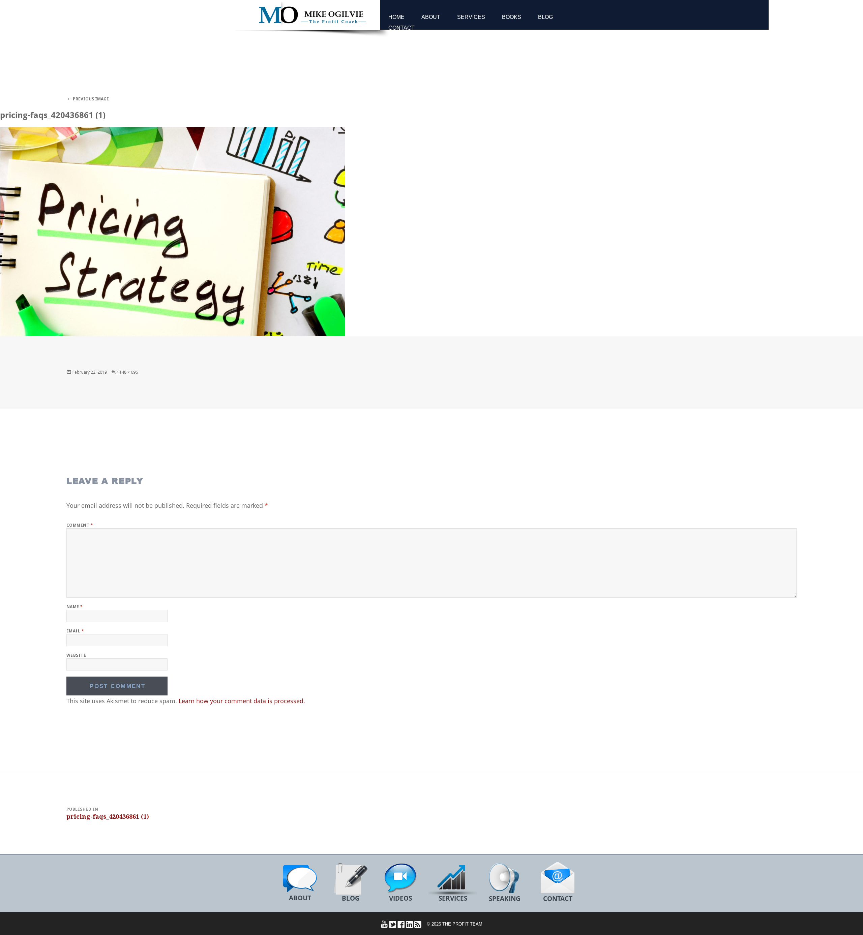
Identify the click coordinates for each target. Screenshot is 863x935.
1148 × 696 (127, 372)
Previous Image (91, 99)
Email (75, 631)
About (430, 17)
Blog (545, 17)
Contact (401, 28)
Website (76, 655)
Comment (79, 525)
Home (396, 17)
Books (511, 17)
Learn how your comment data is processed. (242, 701)
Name (74, 607)
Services (471, 17)
